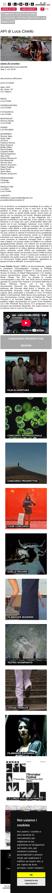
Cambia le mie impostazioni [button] (31, 881)
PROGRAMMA (28, 14)
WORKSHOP (8, 22)
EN (47, 9)
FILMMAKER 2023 (10, 14)
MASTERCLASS (37, 18)
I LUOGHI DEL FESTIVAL (14, 18)
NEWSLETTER (9, 9)
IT (42, 9)
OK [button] (31, 875)
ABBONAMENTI (28, 9)
